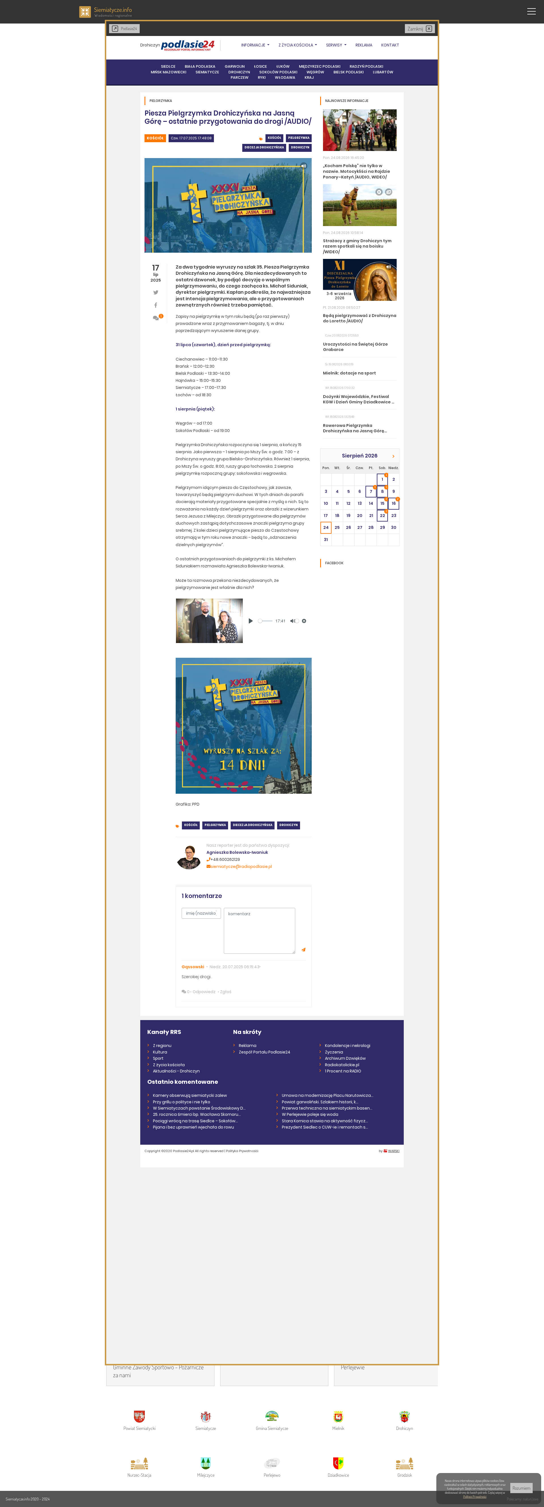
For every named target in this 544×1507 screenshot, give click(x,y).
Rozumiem (521, 1488)
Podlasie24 (129, 28)
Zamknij (415, 28)
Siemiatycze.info (18, 1499)
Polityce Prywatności (474, 1497)
